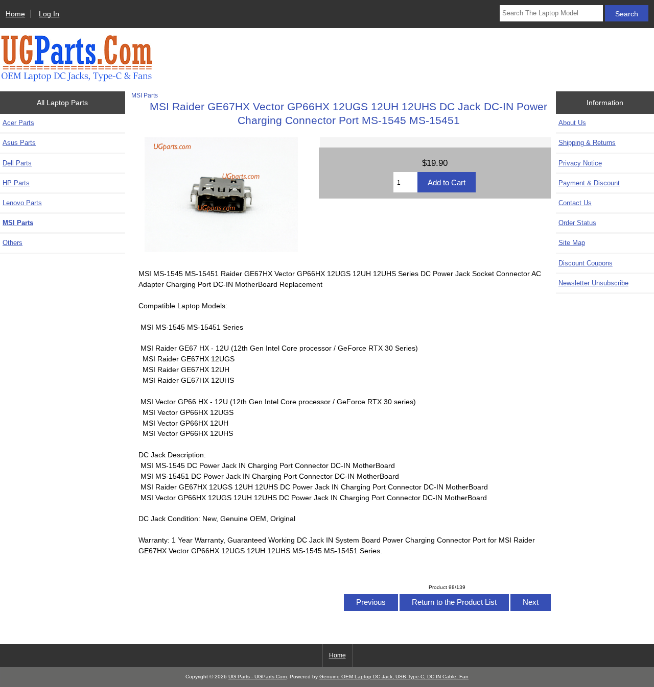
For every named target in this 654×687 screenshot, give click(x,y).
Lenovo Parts (22, 203)
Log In (49, 14)
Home (15, 14)
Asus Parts (19, 142)
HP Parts (16, 183)
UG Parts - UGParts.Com (257, 676)
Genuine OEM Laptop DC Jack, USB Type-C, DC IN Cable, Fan (394, 676)
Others (12, 243)
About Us (572, 123)
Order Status (577, 223)
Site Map (571, 243)
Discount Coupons (585, 263)
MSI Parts (144, 95)
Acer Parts (18, 123)
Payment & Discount (589, 183)
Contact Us (575, 203)
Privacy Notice (580, 163)
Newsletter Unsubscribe (593, 283)
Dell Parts (17, 163)
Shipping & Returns (587, 142)
